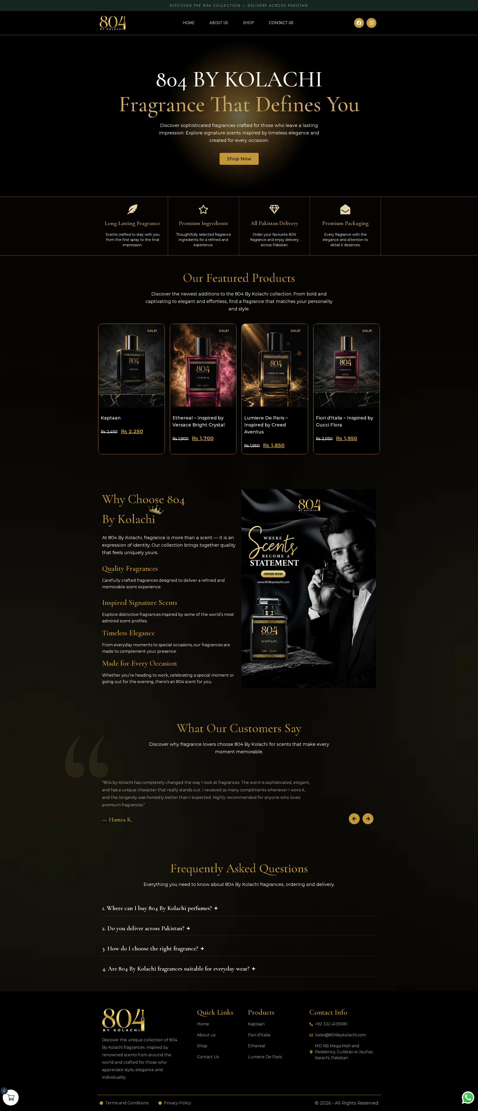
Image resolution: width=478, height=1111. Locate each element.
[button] (354, 818)
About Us (218, 23)
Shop (248, 23)
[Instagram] (371, 23)
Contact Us (281, 23)
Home (188, 23)
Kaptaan (111, 418)
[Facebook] (359, 23)
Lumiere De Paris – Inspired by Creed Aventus (266, 425)
